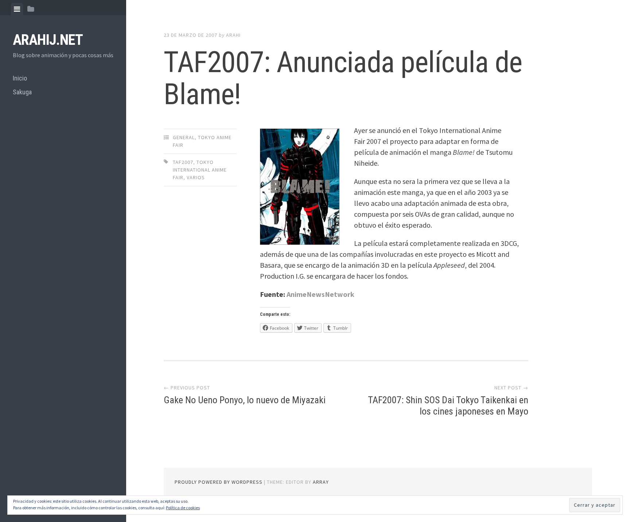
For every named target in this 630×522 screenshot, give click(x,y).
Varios (196, 177)
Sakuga (22, 92)
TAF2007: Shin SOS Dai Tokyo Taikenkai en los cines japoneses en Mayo (448, 406)
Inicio (20, 78)
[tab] (17, 9)
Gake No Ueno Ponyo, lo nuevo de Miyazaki (245, 400)
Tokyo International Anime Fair (200, 170)
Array (321, 482)
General (184, 137)
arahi (233, 35)
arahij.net (48, 39)
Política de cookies (183, 507)
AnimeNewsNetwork (320, 294)
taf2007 (183, 162)
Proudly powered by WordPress (218, 482)
